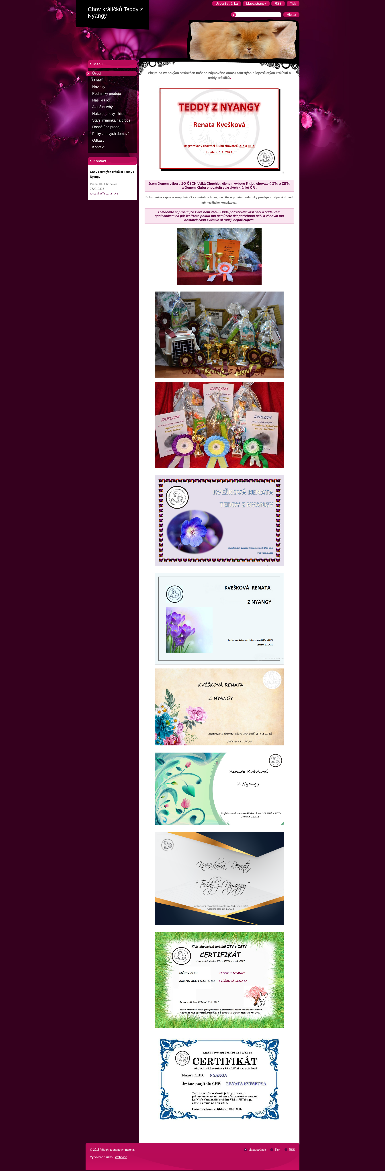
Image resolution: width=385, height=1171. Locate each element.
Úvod (96, 73)
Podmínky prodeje (106, 93)
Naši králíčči (102, 100)
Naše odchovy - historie (110, 114)
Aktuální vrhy (102, 107)
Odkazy (98, 140)
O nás (97, 80)
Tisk (277, 1149)
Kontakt (98, 147)
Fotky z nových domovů (110, 134)
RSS (292, 1149)
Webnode (121, 1157)
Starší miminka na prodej (111, 120)
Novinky (98, 87)
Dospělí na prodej (106, 127)
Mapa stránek (257, 1149)
